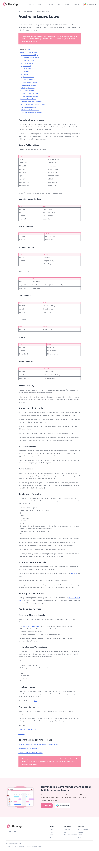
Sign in (76, 4)
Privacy (80, 837)
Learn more (47, 805)
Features (41, 4)
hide (29, 49)
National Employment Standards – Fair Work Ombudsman (38, 744)
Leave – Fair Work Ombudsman (29, 748)
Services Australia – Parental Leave (30, 753)
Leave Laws (28, 11)
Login (51, 829)
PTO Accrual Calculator (70, 834)
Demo (51, 4)
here (35, 701)
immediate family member (31, 626)
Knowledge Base (83, 829)
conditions (74, 573)
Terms (80, 834)
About (51, 837)
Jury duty (21, 734)
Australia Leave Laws (42, 11)
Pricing (31, 4)
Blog (58, 4)
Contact (67, 4)
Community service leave (27, 729)
